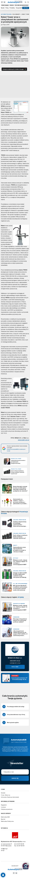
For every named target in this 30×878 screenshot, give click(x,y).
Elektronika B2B (5, 817)
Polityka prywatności (6, 809)
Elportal (3, 819)
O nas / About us (5, 795)
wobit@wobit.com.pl (15, 663)
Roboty (12, 5)
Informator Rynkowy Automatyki (10, 797)
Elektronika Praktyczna (7, 821)
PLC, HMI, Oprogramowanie (21, 5)
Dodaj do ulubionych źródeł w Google (13, 69)
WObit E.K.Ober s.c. (15, 658)
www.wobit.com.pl (23, 440)
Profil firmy (15, 666)
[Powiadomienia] (3, 875)
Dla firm (26, 8)
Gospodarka (19, 8)
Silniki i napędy (5, 5)
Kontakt (3, 793)
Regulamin (4, 805)
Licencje (3, 807)
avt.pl (2, 850)
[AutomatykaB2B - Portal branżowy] (15, 869)
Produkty (12, 8)
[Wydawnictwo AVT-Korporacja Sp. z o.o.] (15, 835)
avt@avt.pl (4, 848)
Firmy (7, 8)
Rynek (2, 8)
